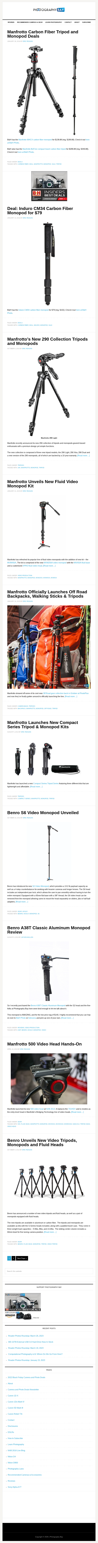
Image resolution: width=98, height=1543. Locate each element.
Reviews (21, 1028)
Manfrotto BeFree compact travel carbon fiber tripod (44, 149)
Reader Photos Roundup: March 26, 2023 (26, 1336)
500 (19, 1124)
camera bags (23, 706)
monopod (47, 164)
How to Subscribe (15, 1438)
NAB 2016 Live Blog (16, 1450)
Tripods (21, 465)
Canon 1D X (13, 1396)
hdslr (24, 911)
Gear (20, 911)
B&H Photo (21, 1018)
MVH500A (51, 1124)
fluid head (25, 1124)
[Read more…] (83, 456)
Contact (11, 1420)
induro (37, 325)
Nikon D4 (12, 1457)
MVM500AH (68, 1124)
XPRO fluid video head (32, 566)
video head (11, 1126)
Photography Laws (16, 1469)
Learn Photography (16, 1444)
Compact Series (24, 798)
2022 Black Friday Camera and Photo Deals (26, 1377)
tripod (59, 164)
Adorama (32, 1018)
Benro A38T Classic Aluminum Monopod (48, 1006)
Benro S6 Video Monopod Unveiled (43, 812)
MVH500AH (59, 1124)
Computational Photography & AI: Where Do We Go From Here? (35, 1354)
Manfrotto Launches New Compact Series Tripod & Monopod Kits (42, 724)
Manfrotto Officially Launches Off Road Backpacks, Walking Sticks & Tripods (47, 594)
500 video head (37, 1109)
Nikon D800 (13, 1463)
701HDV (72, 1109)
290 (19, 468)
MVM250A (39, 578)
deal (31, 164)
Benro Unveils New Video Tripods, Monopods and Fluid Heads (42, 1142)
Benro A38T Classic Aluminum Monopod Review (48, 930)
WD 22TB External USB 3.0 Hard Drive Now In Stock (30, 1342)
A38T (19, 1030)
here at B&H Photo (26, 152)
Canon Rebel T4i (15, 1414)
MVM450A (11, 563)
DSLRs (11, 1432)
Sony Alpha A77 (14, 1487)
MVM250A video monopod (55, 563)
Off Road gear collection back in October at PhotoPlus (66, 693)
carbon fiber (23, 164)
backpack (22, 708)
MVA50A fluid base (82, 563)
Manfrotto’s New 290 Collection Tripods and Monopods (47, 341)
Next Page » (22, 1258)
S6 (38, 914)
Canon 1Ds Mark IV (16, 1402)
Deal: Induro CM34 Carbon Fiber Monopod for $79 (40, 210)
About (10, 1383)
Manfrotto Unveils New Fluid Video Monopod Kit (42, 483)
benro (20, 914)
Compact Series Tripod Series (46, 783)
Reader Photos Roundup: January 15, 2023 (26, 1360)
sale (53, 164)
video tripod (52, 1244)
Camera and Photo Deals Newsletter (23, 1390)
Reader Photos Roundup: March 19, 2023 (26, 1348)
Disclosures (13, 1426)
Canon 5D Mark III (15, 1408)
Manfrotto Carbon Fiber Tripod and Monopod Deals (42, 34)
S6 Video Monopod (40, 886)
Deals (20, 162)
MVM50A (54, 578)
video (44, 1030)
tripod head (85, 1124)
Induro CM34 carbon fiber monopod (34, 310)
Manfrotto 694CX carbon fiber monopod (35, 140)
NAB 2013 (50, 1109)
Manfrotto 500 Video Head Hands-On (44, 1044)
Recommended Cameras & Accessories (25, 1475)
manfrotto (38, 164)
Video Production (25, 575)
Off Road (48, 708)
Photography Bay (49, 9)
